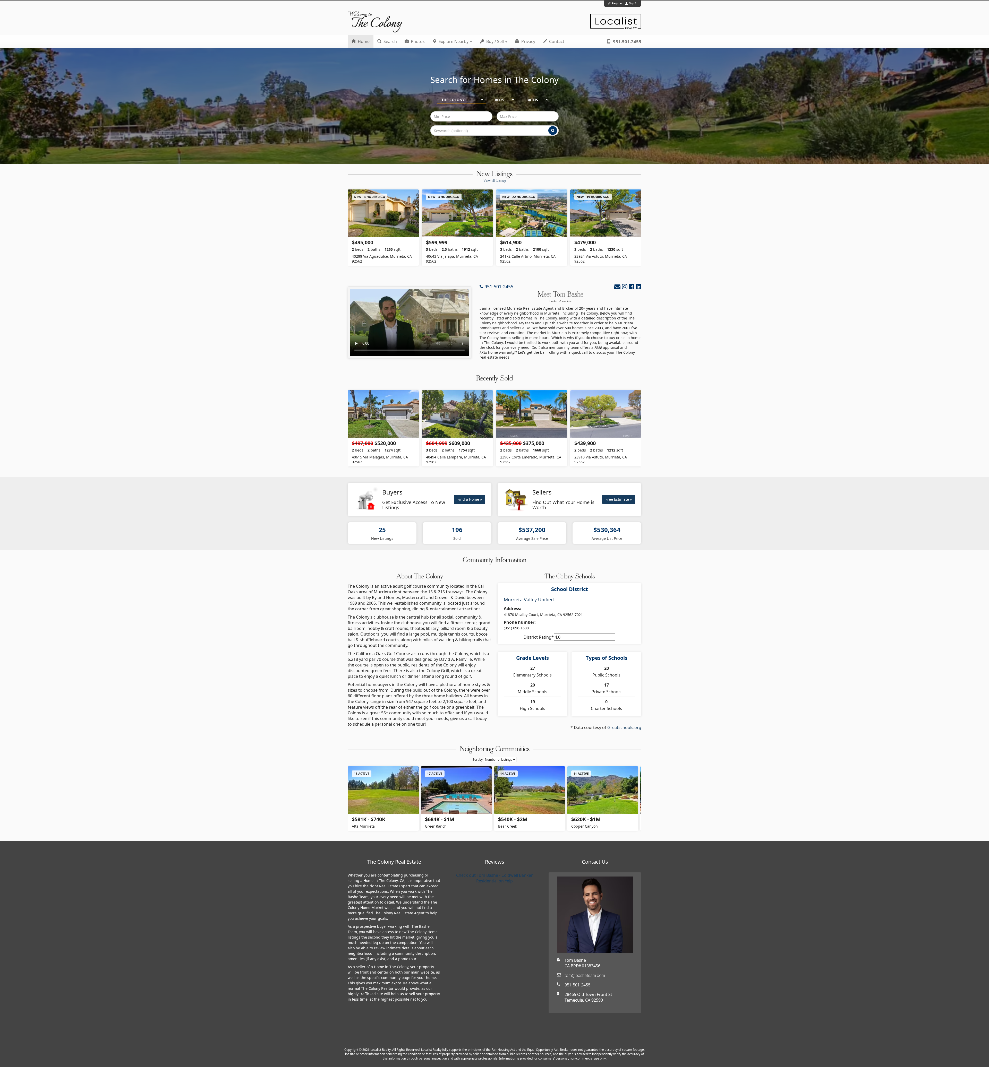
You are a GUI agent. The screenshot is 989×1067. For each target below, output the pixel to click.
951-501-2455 (626, 42)
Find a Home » (469, 499)
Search (389, 41)
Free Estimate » (619, 499)
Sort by (478, 759)
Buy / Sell (495, 41)
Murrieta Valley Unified (529, 599)
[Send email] (617, 286)
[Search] (552, 130)
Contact (556, 41)
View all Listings (494, 181)
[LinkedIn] (638, 286)
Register (617, 3)
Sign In (632, 3)
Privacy (527, 41)
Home (363, 41)
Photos (417, 41)
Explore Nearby (454, 41)
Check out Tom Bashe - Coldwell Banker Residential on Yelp (494, 878)
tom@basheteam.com (585, 975)
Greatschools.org (624, 727)
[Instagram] (624, 286)
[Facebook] (631, 286)
